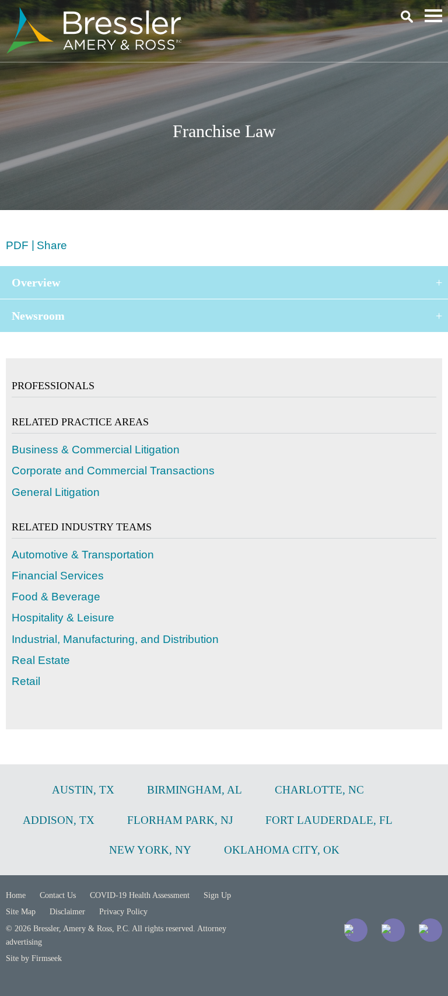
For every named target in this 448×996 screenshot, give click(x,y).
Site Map (21, 911)
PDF (17, 245)
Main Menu (433, 15)
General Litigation (56, 492)
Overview (36, 282)
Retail (26, 681)
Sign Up (217, 895)
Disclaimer (67, 911)
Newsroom (38, 315)
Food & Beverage (56, 596)
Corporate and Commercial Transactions (113, 470)
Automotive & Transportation (83, 554)
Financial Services (58, 575)
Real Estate (41, 660)
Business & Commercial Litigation (96, 449)
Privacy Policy (123, 911)
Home (16, 895)
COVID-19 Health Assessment (140, 895)
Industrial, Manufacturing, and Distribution (115, 639)
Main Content (181, 15)
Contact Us (58, 895)
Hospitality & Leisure (63, 617)
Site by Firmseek (34, 958)
